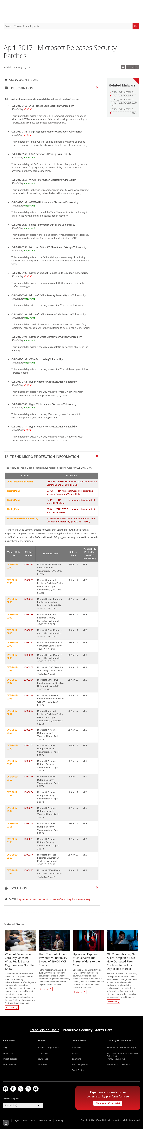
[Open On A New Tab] (132, 67)
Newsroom (8, 1053)
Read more (10, 1007)
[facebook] (128, 67)
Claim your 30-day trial (106, 1102)
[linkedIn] (137, 67)
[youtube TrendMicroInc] (36, 1089)
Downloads (43, 1059)
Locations (76, 1059)
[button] (52, 88)
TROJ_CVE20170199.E (122, 109)
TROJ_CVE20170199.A (122, 96)
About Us (76, 1047)
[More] (134, 113)
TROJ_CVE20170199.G (123, 92)
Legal (16, 1120)
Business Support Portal (49, 1047)
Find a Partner (9, 1064)
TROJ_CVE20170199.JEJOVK (124, 104)
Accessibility (29, 1120)
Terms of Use (45, 1120)
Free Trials (42, 1064)
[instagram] (28, 1089)
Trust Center (78, 1070)
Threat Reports (10, 1059)
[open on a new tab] (20, 1089)
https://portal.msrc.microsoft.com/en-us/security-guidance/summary (53, 899)
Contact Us (43, 1053)
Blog (5, 1047)
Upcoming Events (80, 1064)
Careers (75, 1053)
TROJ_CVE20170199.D (122, 99)
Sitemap (60, 1120)
